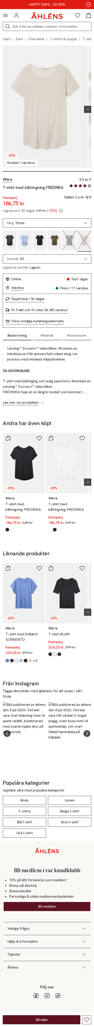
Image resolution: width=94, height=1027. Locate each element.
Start (6, 39)
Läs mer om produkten (21, 402)
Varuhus (17, 288)
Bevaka (41, 1019)
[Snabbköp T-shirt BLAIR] (51, 568)
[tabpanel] (47, 373)
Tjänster (14, 954)
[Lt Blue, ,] (24, 241)
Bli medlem (47, 906)
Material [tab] (46, 335)
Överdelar (36, 39)
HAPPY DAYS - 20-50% (47, 4)
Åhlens (12, 967)
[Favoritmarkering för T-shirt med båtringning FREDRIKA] (86, 1019)
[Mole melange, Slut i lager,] (69, 241)
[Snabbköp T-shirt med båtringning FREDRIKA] (8, 438)
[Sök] (7, 26)
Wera (7, 179)
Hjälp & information (22, 941)
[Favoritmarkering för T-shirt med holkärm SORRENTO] (39, 568)
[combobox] (47, 258)
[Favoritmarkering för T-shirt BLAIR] (82, 568)
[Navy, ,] (40, 241)
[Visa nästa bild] (85, 109)
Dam (19, 39)
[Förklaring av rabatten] (61, 211)
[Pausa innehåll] (88, 4)
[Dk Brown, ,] (10, 241)
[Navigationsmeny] (5, 15)
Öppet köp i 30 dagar (28, 299)
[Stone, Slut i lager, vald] (84, 241)
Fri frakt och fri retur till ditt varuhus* (40, 310)
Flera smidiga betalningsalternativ (37, 321)
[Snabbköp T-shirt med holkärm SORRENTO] (8, 568)
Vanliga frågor (18, 928)
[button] (7, 733)
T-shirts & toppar (63, 39)
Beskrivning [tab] (17, 335)
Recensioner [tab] (77, 335)
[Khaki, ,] (54, 241)
